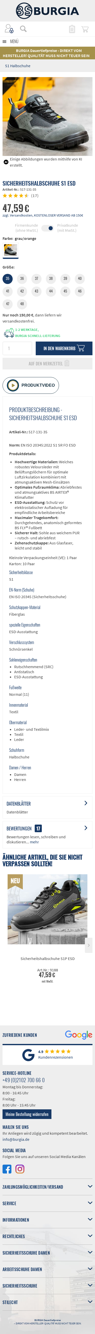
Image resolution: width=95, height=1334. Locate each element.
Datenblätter (19, 803)
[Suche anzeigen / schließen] (23, 29)
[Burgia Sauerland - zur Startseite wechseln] (47, 11)
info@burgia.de (16, 1139)
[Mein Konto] (9, 29)
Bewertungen (19, 828)
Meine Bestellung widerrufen (27, 1114)
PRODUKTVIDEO (38, 385)
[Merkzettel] (72, 29)
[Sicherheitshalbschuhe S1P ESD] (47, 909)
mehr (34, 841)
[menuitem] (20, 29)
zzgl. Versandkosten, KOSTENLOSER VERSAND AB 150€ (43, 215)
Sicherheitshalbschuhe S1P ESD (48, 958)
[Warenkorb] (85, 29)
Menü (14, 41)
